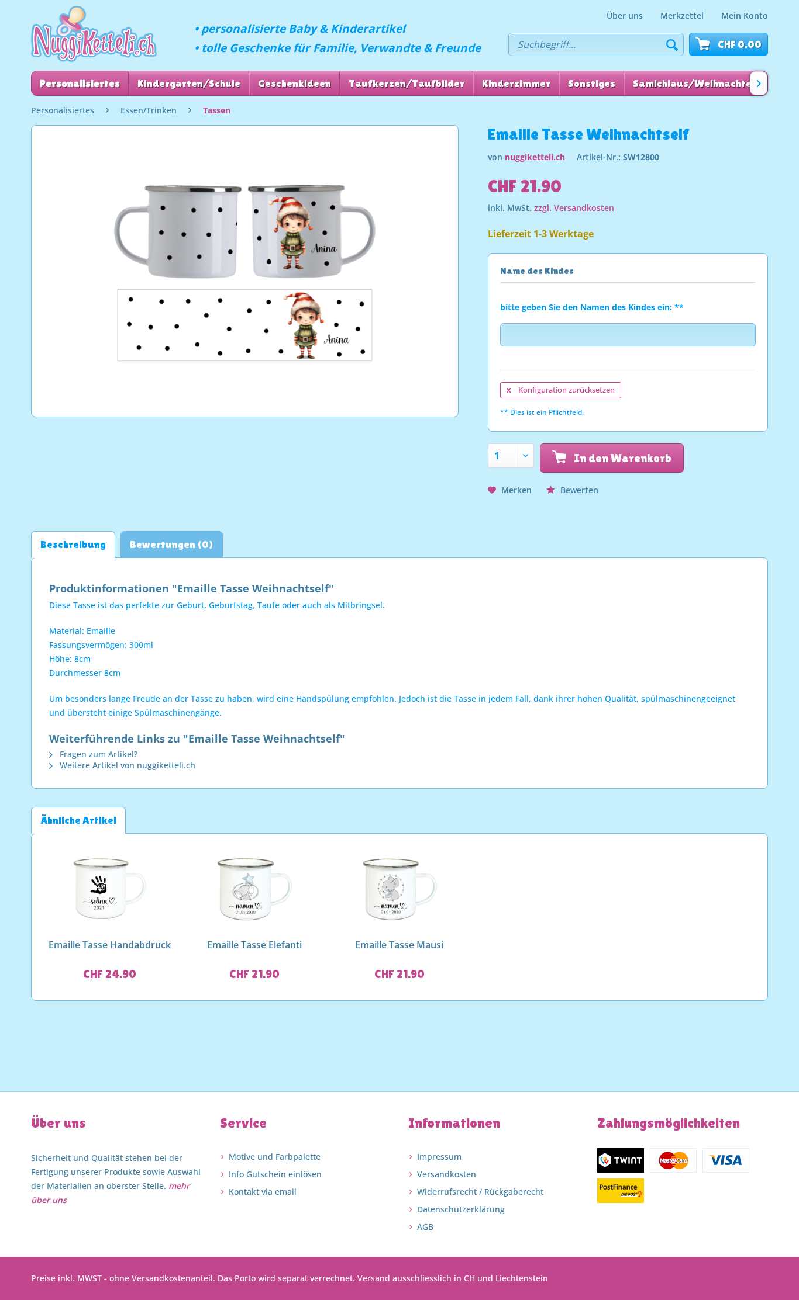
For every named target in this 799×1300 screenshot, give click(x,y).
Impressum (439, 1156)
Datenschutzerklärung (461, 1209)
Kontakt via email (263, 1191)
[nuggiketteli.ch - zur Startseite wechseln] (94, 34)
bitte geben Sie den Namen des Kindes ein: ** (592, 307)
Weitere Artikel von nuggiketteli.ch (126, 765)
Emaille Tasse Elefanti (254, 945)
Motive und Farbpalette (275, 1156)
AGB (425, 1226)
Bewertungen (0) (171, 544)
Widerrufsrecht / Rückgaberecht (480, 1191)
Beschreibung (73, 544)
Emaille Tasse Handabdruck (110, 945)
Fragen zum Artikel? (97, 754)
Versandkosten (446, 1174)
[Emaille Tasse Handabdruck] (110, 889)
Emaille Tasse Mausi (399, 945)
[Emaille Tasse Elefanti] (255, 889)
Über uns (625, 15)
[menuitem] (625, 15)
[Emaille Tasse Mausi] (399, 889)
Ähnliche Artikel (78, 820)
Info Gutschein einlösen (275, 1174)
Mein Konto (744, 15)
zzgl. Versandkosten (574, 207)
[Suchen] (672, 44)
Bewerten (578, 489)
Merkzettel (682, 15)
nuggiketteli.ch (535, 156)
